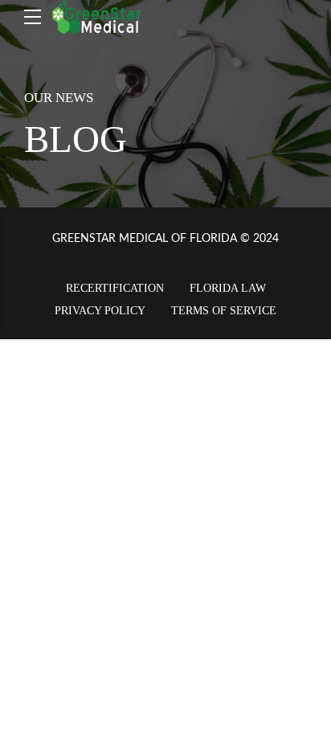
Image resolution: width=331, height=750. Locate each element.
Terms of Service (223, 311)
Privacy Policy (100, 311)
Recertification (115, 288)
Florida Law (228, 288)
